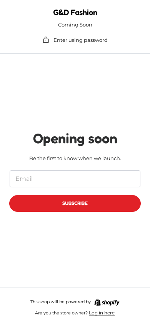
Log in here (102, 313)
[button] (74, 40)
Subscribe (75, 203)
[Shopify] (107, 302)
